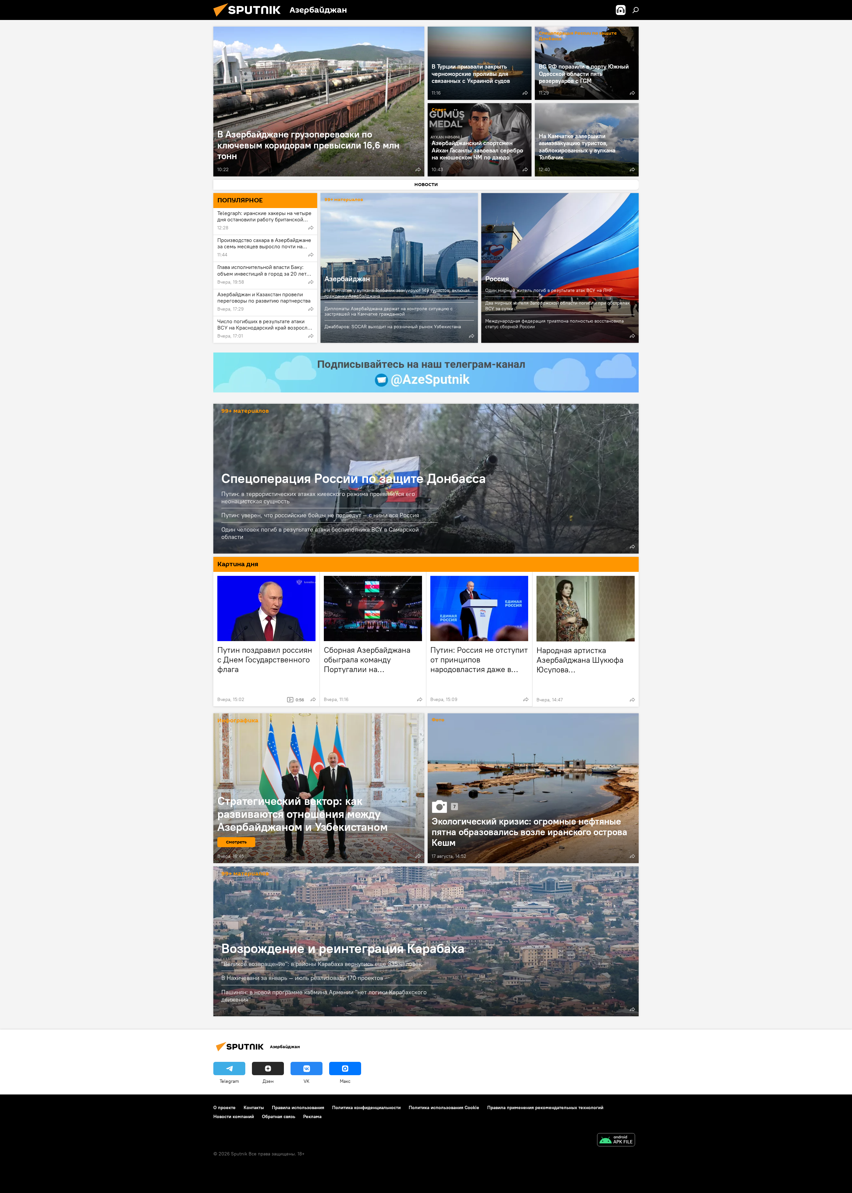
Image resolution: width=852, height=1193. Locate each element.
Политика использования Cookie (444, 1107)
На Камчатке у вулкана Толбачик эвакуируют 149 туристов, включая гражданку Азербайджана (397, 293)
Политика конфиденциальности (366, 1107)
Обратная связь (278, 1116)
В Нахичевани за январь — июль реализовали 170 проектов (302, 978)
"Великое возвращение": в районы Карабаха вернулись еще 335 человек (321, 964)
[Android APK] (616, 1140)
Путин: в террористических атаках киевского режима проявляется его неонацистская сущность (318, 497)
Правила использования (298, 1107)
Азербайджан (399, 268)
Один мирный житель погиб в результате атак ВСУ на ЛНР (548, 290)
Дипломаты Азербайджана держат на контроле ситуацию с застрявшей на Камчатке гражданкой (388, 311)
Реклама (312, 1116)
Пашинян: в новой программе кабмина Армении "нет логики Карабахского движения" (324, 995)
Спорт (439, 110)
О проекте (224, 1107)
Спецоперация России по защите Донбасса (578, 36)
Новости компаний (233, 1116)
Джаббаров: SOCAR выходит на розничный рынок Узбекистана (392, 327)
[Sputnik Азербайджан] (250, 18)
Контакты (254, 1107)
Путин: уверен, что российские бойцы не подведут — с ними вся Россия (320, 515)
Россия (560, 268)
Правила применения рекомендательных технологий (545, 1107)
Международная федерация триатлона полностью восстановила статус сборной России (554, 324)
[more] (418, 169)
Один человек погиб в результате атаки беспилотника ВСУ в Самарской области (320, 533)
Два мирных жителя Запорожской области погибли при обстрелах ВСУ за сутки (557, 306)
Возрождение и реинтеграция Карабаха (343, 948)
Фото (438, 720)
